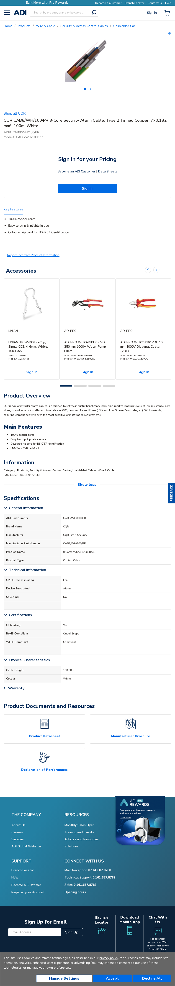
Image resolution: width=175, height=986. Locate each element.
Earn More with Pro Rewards (41, 2)
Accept (112, 978)
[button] (171, 493)
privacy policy (108, 958)
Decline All (152, 978)
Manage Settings (64, 978)
